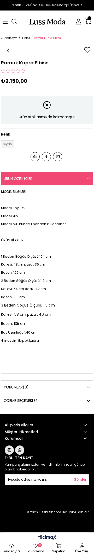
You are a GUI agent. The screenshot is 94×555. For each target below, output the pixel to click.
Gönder (80, 479)
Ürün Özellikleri (18, 178)
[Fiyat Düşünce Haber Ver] (46, 156)
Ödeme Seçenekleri (21, 400)
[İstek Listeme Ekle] (35, 156)
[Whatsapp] (19, 450)
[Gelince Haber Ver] (57, 156)
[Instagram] (9, 450)
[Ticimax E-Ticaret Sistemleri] (47, 538)
